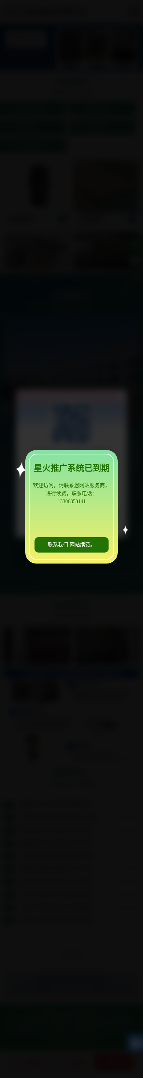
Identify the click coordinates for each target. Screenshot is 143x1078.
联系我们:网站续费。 (71, 544)
